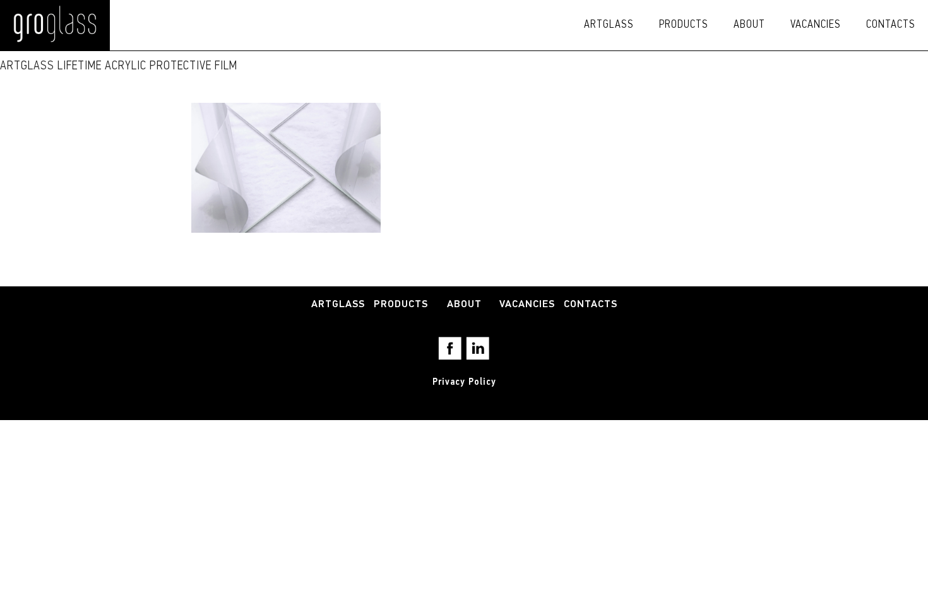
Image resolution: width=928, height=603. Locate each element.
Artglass (609, 25)
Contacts (890, 25)
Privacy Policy (464, 382)
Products (683, 25)
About (749, 25)
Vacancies (815, 25)
